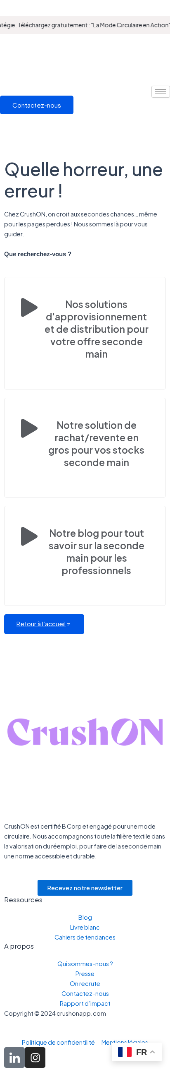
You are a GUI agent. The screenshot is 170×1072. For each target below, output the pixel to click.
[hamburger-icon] (160, 92)
